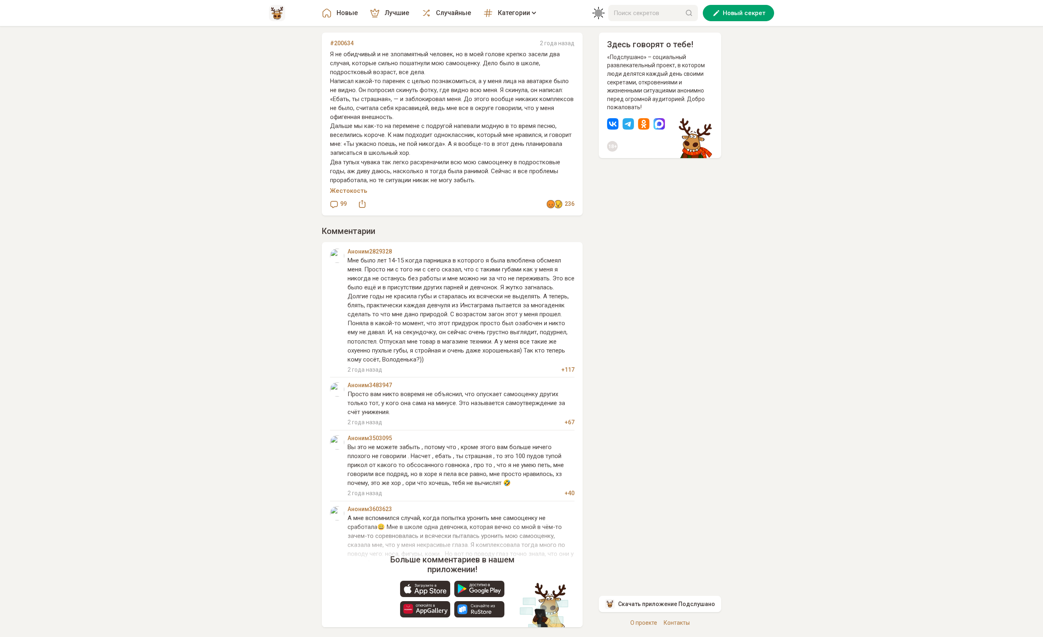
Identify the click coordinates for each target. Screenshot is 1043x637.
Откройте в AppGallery (425, 609)
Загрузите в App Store (425, 589)
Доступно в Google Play (479, 589)
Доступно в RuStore (479, 609)
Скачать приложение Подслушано (666, 604)
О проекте (643, 622)
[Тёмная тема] (598, 13)
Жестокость (348, 190)
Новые (347, 13)
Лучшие (397, 13)
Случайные (453, 13)
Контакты (677, 622)
